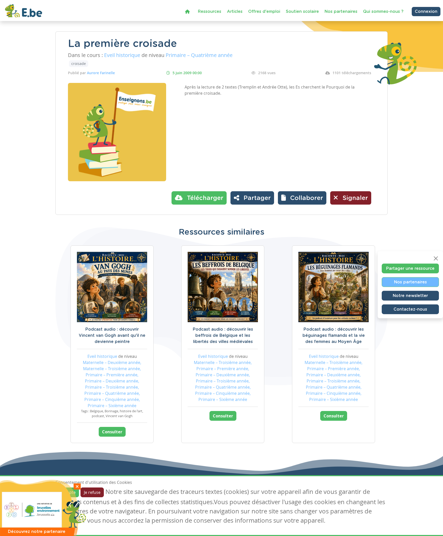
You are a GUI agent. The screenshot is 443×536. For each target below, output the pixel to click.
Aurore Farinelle (101, 72)
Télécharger (204, 198)
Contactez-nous (410, 309)
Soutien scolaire (302, 11)
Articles (235, 11)
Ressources (209, 11)
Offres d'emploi (264, 11)
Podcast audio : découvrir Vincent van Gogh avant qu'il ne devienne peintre (112, 335)
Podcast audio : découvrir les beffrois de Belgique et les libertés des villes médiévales (223, 335)
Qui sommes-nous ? (383, 11)
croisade (78, 63)
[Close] (436, 258)
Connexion (426, 11)
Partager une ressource (410, 268)
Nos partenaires (341, 11)
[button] (302, 198)
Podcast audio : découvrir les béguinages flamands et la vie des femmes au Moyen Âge (334, 335)
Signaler (354, 198)
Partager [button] (256, 198)
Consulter (112, 432)
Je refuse (92, 492)
